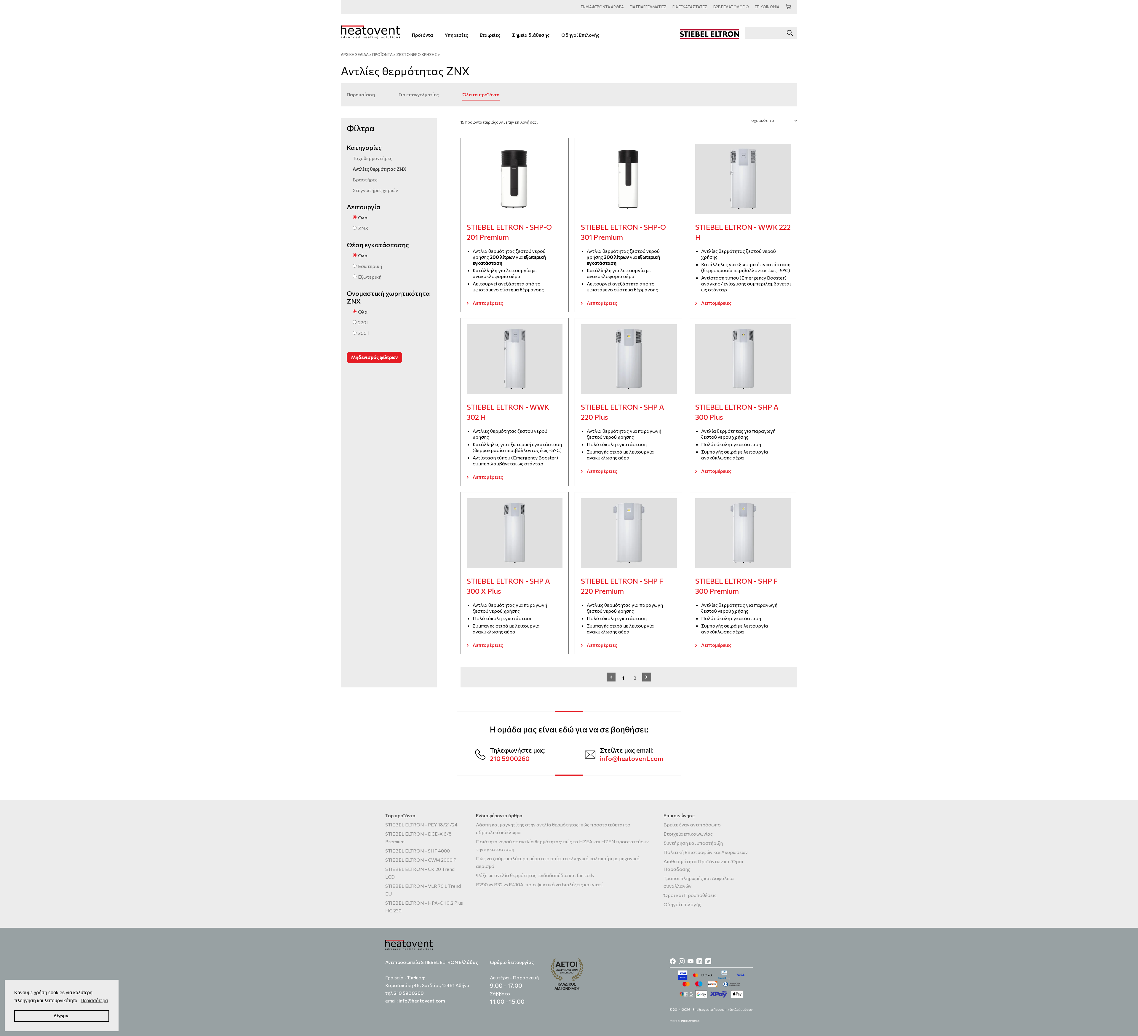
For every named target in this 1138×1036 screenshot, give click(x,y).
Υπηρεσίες (456, 35)
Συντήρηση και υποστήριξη (693, 843)
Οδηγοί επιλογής (682, 904)
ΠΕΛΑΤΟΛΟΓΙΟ (731, 6)
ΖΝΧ (363, 228)
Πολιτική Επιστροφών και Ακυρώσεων (706, 852)
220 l (363, 322)
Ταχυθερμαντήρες (372, 158)
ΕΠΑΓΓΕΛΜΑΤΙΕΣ (648, 6)
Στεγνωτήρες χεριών (375, 190)
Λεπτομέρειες (488, 303)
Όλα (362, 217)
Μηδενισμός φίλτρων (374, 357)
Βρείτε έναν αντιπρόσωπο (692, 824)
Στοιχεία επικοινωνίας (688, 834)
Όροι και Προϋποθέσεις (690, 895)
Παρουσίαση (361, 94)
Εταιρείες (490, 35)
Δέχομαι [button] (62, 1015)
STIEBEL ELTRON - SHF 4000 (417, 850)
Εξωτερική (369, 277)
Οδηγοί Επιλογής (580, 35)
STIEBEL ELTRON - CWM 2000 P (420, 860)
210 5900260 (510, 758)
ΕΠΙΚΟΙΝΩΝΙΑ (767, 6)
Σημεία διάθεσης (530, 35)
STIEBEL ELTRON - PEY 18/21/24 (421, 824)
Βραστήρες (365, 179)
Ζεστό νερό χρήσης (416, 54)
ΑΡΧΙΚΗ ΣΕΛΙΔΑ (355, 54)
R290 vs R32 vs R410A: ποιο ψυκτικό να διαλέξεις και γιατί (539, 884)
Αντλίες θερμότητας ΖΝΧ (379, 169)
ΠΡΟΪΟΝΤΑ (382, 54)
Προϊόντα (422, 35)
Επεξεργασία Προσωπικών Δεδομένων (723, 1009)
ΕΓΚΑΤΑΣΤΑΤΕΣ (689, 6)
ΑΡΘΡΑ (602, 6)
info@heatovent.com (631, 758)
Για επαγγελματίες (419, 94)
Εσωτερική (370, 266)
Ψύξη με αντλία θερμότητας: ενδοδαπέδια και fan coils (535, 875)
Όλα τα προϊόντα (481, 94)
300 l (363, 333)
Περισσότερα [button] (94, 1000)
